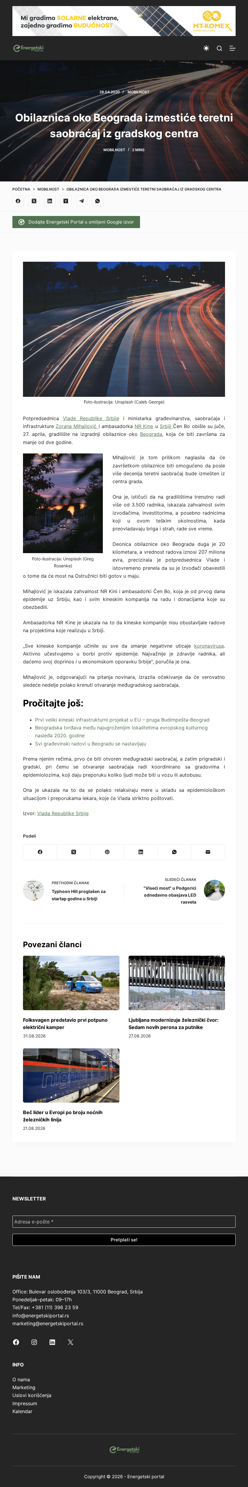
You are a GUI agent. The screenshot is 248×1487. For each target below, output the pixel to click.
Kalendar (22, 1411)
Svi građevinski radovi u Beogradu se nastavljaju (90, 744)
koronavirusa (209, 646)
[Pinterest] (107, 852)
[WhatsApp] (97, 201)
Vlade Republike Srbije (91, 418)
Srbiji (166, 426)
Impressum (24, 1403)
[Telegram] (81, 201)
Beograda (151, 434)
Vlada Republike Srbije (63, 813)
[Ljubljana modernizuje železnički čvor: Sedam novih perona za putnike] (177, 983)
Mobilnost (138, 92)
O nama (21, 1379)
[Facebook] (18, 201)
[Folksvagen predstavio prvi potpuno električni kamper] (71, 983)
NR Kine (144, 426)
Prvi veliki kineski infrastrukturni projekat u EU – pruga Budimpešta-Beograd (122, 720)
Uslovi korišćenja (31, 1395)
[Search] (219, 48)
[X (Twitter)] (34, 201)
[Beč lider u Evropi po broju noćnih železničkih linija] (71, 1075)
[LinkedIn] (50, 201)
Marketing (23, 1387)
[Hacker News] (66, 201)
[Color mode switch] (206, 48)
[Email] (208, 852)
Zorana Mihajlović (77, 426)
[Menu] (233, 48)
